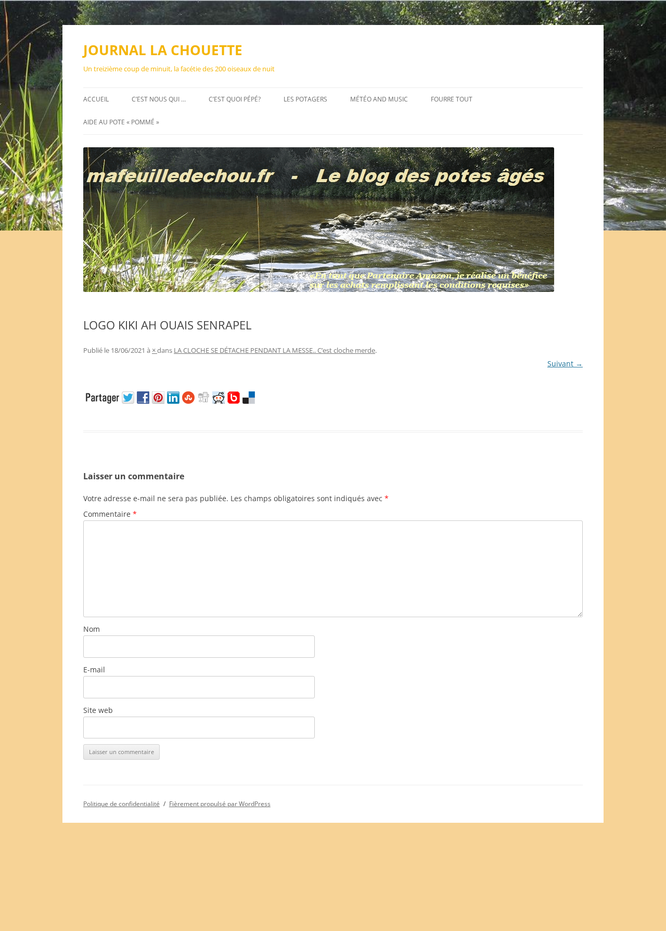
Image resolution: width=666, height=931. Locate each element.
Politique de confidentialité (121, 803)
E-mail (94, 669)
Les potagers (305, 99)
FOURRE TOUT (451, 99)
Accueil (96, 99)
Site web (98, 710)
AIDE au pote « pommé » (121, 122)
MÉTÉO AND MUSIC (379, 99)
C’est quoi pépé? (235, 99)
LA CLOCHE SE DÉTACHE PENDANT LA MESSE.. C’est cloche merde (274, 350)
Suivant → (565, 363)
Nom (91, 629)
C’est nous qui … (159, 99)
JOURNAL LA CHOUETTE (162, 50)
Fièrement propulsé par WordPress (220, 803)
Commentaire (110, 514)
